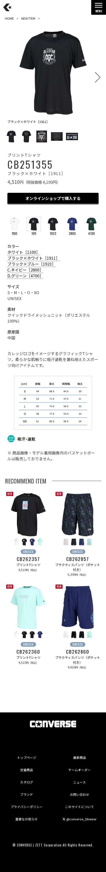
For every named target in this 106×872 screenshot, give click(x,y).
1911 (34, 233)
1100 (14, 233)
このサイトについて (79, 806)
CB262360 (28, 651)
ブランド (26, 794)
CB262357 (28, 559)
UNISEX (28, 551)
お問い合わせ (79, 794)
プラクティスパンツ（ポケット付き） (77, 567)
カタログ (26, 782)
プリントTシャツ (28, 564)
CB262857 (77, 559)
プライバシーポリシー (27, 806)
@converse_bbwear (81, 819)
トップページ (26, 757)
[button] (97, 77)
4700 (91, 233)
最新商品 (79, 757)
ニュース (79, 782)
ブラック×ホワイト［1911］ (33, 258)
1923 (53, 233)
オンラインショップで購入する (53, 198)
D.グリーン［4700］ (25, 276)
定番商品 (26, 769)
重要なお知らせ (26, 819)
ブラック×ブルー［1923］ (31, 264)
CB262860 (77, 651)
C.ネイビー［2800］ (25, 270)
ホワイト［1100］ (23, 252)
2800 (72, 233)
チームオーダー (79, 769)
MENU (98, 11)
